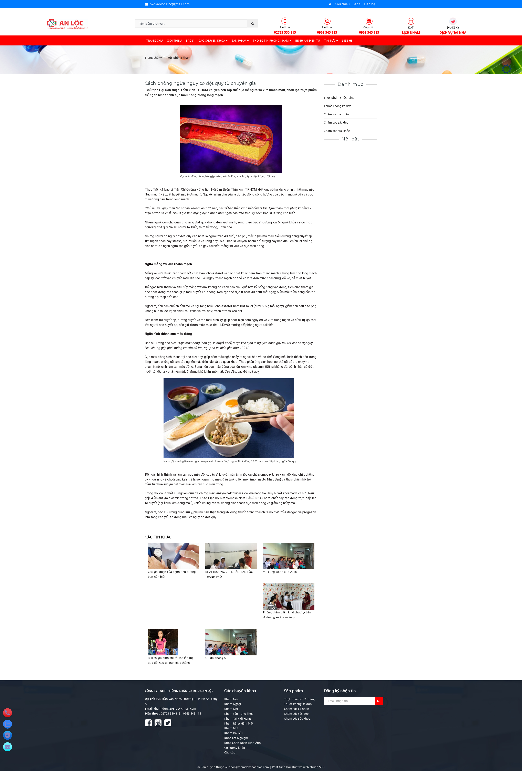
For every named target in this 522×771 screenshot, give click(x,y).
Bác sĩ (357, 4)
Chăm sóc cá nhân (336, 114)
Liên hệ (369, 4)
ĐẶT (411, 30)
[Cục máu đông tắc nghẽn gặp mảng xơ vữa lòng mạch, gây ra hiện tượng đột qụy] (231, 139)
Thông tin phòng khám (271, 40)
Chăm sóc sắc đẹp (336, 122)
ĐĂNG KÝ (452, 30)
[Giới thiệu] (330, 4)
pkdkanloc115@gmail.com (169, 4)
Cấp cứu (369, 29)
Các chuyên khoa (212, 40)
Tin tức (330, 40)
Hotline (285, 29)
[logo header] (67, 24)
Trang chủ (154, 40)
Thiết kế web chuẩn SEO (308, 767)
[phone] (7, 712)
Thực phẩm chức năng (339, 97)
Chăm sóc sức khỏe (337, 131)
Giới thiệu (342, 4)
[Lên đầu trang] (514, 751)
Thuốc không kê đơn (338, 106)
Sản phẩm (239, 40)
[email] (7, 735)
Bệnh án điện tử (307, 40)
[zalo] (7, 724)
